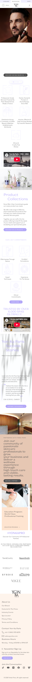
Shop (28, 1)
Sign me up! (7, 658)
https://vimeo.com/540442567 (11, 355)
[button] (11, 82)
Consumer (6, 1)
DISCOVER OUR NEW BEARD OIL (14, 75)
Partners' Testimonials (15, 406)
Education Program (11, 527)
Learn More (15, 302)
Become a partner (11, 481)
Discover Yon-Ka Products (14, 230)
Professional (16, 1)
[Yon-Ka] (16, 5)
